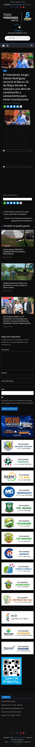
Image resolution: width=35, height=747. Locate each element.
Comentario (5, 350)
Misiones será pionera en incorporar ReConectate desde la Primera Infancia (19, 4)
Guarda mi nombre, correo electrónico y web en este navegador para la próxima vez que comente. (17, 402)
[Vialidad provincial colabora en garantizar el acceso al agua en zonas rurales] (17, 265)
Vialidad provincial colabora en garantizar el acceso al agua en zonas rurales (15, 285)
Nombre (4, 373)
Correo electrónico (8, 381)
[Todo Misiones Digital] (3, 46)
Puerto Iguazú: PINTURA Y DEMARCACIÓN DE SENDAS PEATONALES (14, 251)
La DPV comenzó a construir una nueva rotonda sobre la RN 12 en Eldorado (16, 213)
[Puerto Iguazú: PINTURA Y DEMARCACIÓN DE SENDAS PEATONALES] (17, 231)
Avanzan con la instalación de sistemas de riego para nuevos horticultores (18, 219)
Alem (5, 70)
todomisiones (17, 103)
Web (2, 389)
